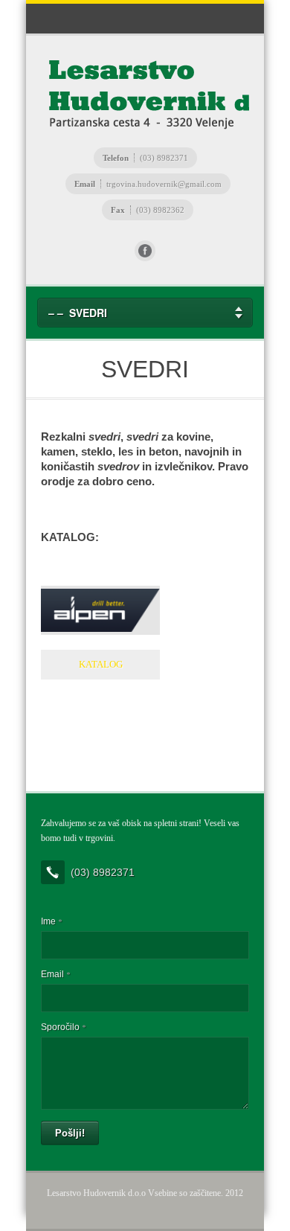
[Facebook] (145, 250)
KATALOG (101, 664)
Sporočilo (63, 1027)
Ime (51, 921)
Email (55, 974)
